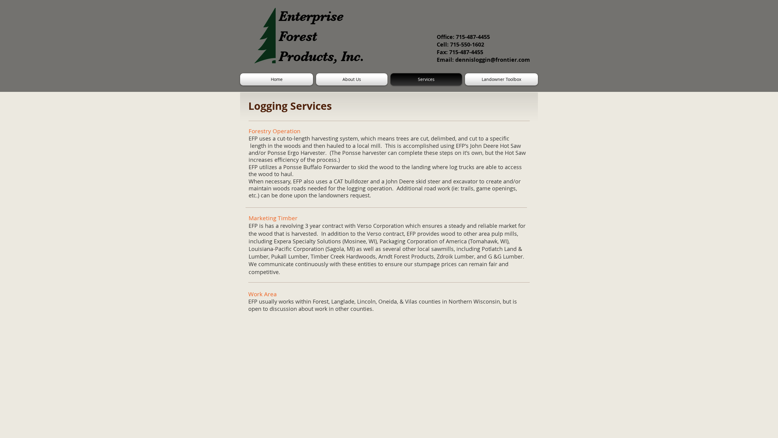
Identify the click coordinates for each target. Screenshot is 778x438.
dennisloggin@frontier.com (492, 60)
